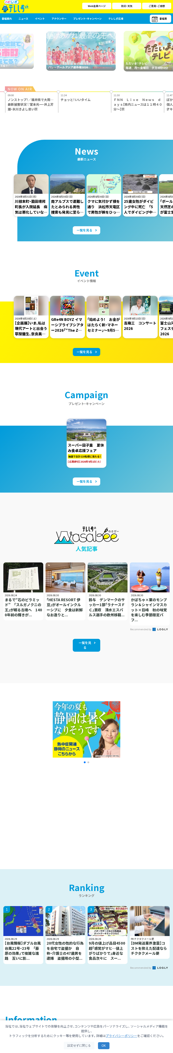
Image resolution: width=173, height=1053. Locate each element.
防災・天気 (126, 6)
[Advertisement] (46, 810)
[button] (85, 762)
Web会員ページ (97, 6)
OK (104, 1045)
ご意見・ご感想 (157, 6)
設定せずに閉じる (79, 1045)
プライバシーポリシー (121, 1035)
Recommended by (141, 629)
